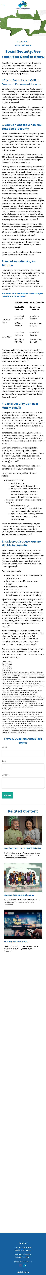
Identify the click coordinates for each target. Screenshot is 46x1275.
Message (5, 775)
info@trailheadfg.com (23, 1261)
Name (4, 747)
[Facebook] (20, 1265)
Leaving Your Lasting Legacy (19, 895)
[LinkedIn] (24, 1265)
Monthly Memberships (15, 941)
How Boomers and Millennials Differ (22, 848)
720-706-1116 (26, 1250)
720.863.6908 (26, 1247)
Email (4, 761)
